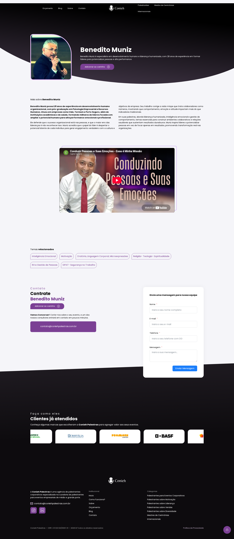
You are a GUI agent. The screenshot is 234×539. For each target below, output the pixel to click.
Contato (82, 8)
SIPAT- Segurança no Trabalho (79, 264)
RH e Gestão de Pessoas (44, 264)
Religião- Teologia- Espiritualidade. (151, 256)
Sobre (70, 8)
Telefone (154, 333)
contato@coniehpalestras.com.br (58, 326)
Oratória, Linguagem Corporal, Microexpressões (102, 256)
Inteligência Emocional (44, 256)
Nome (152, 304)
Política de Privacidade (193, 528)
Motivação (66, 256)
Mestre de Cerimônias (164, 5)
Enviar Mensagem (184, 368)
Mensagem (155, 347)
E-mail (153, 318)
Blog (60, 8)
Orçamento (48, 8)
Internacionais (144, 11)
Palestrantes (143, 5)
